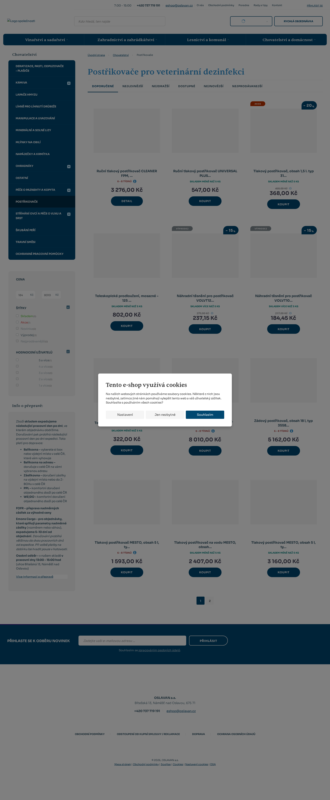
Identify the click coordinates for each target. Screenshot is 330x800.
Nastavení (125, 415)
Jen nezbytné (165, 415)
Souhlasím (205, 415)
